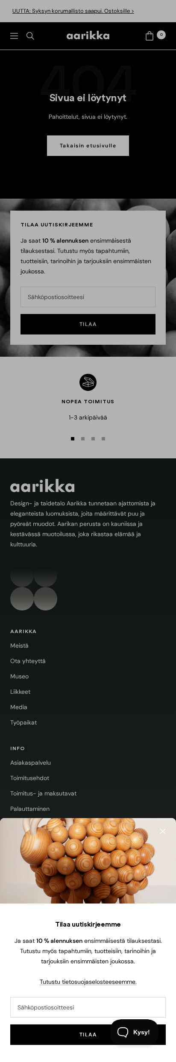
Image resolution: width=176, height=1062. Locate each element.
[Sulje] (163, 831)
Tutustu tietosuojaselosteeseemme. (88, 982)
